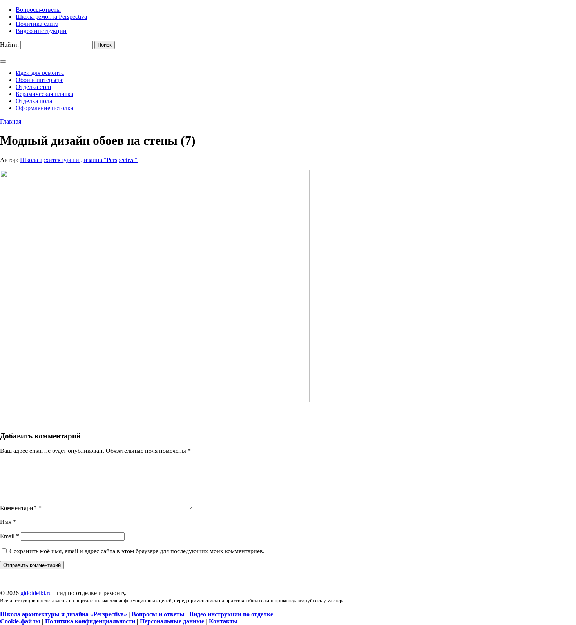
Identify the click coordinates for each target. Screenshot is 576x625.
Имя (8, 521)
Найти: (9, 44)
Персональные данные (172, 621)
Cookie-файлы (20, 621)
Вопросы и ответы (158, 614)
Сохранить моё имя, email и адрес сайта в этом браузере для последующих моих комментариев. (136, 551)
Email (9, 536)
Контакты (223, 621)
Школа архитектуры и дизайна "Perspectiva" (79, 159)
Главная (10, 121)
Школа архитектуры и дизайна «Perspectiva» (63, 614)
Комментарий (21, 508)
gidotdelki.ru (36, 593)
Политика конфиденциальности (90, 621)
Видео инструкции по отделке (231, 614)
